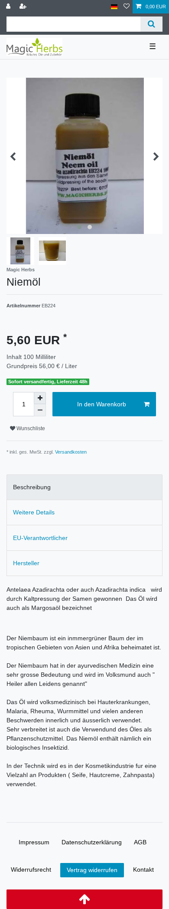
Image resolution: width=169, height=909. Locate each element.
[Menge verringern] (40, 410)
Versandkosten (71, 451)
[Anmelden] (9, 6)
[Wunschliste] (126, 6)
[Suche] (151, 24)
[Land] (114, 6)
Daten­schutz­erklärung (92, 842)
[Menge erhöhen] (40, 398)
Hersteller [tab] (26, 563)
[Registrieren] (23, 6)
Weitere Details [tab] (34, 512)
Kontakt (143, 869)
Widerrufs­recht (31, 869)
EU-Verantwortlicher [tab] (40, 537)
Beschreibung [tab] (32, 487)
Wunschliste (30, 428)
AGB (140, 842)
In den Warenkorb (101, 404)
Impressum (34, 842)
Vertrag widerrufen (92, 869)
